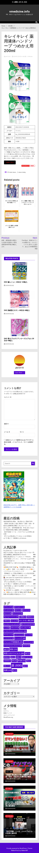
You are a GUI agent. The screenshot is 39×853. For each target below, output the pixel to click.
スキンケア (15, 627)
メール (7, 432)
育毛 (14, 660)
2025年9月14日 (9, 344)
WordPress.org (8, 717)
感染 (13, 649)
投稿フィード (8, 713)
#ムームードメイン (11, 617)
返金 (25, 666)
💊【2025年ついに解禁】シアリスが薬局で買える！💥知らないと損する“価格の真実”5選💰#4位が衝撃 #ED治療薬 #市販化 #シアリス (20, 592)
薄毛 (28, 660)
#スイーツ (7, 613)
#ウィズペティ (9, 610)
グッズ (6, 627)
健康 (6, 649)
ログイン (6, 711)
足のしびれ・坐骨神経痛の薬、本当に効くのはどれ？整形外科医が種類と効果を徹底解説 (19, 804)
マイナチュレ (28, 642)
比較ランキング (27, 657)
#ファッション (17, 613)
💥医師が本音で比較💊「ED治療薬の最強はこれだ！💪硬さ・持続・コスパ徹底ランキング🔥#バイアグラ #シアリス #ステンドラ (19, 569)
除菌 (7, 670)
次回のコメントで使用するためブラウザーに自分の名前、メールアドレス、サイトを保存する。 (19, 442)
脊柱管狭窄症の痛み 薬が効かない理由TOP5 (18, 521)
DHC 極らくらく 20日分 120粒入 (15, 282)
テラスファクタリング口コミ (15, 631)
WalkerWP (24, 850)
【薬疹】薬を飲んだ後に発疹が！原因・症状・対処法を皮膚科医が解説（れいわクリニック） (18, 776)
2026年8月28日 (11, 836)
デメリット (8, 634)
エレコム (14, 620)
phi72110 (8, 56)
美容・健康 (9, 746)
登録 (5, 709)
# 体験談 (23, 616)
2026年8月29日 (11, 754)
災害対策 (7, 660)
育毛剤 (21, 660)
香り (15, 670)
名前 (6, 424)
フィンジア (20, 638)
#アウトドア (8, 607)
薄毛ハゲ (7, 666)
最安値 (6, 657)
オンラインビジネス (28, 624)
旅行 (27, 653)
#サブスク (26, 610)
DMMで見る (10, 162)
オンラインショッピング (12, 624)
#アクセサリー (19, 607)
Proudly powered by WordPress (16, 848)
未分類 (24, 56)
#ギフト (18, 610)
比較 (18, 657)
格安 (13, 657)
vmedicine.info (19, 11)
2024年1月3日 (17, 56)
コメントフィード (9, 715)
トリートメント (19, 634)
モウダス (26, 645)
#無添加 (30, 616)
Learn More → (19, 372)
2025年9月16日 (9, 285)
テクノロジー (25, 627)
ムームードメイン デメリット (13, 645)
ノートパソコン (8, 638)
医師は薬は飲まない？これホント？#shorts (17, 556)
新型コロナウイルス (14, 653)
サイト (22, 432)
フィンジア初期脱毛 (13, 642)
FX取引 (7, 620)
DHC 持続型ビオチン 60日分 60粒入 (17, 310)
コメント (7, 397)
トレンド (28, 634)
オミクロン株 (26, 621)
